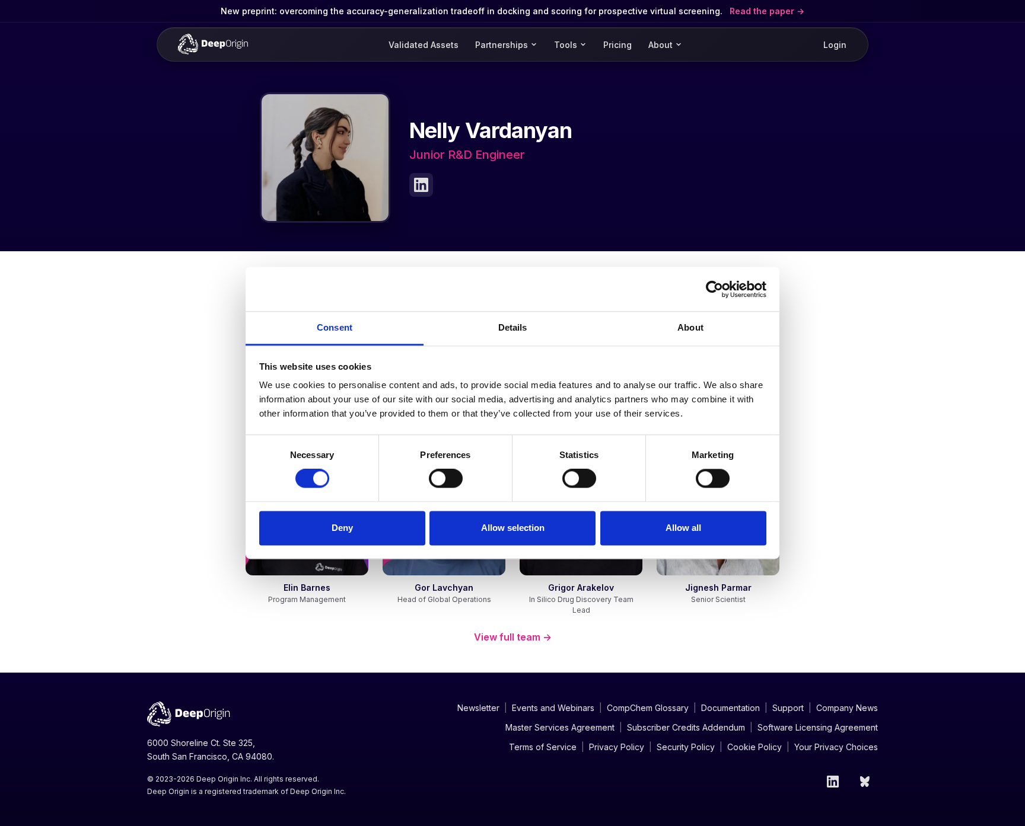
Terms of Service (543, 747)
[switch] (446, 478)
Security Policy (686, 747)
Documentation (730, 708)
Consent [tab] (334, 327)
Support (788, 708)
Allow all (683, 528)
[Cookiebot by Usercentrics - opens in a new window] (714, 289)
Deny (342, 528)
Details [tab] (512, 327)
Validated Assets (424, 45)
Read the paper (763, 11)
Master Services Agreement (560, 727)
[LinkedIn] (421, 185)
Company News (847, 708)
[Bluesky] (866, 781)
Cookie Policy (754, 747)
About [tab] (690, 327)
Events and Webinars (553, 708)
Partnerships (501, 45)
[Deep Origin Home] (212, 44)
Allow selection (513, 528)
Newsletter (478, 708)
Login (834, 45)
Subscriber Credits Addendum (686, 727)
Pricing (617, 45)
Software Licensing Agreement (817, 727)
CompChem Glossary (648, 708)
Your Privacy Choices (836, 747)
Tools (565, 45)
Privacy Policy (616, 747)
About (660, 45)
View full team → (513, 637)
